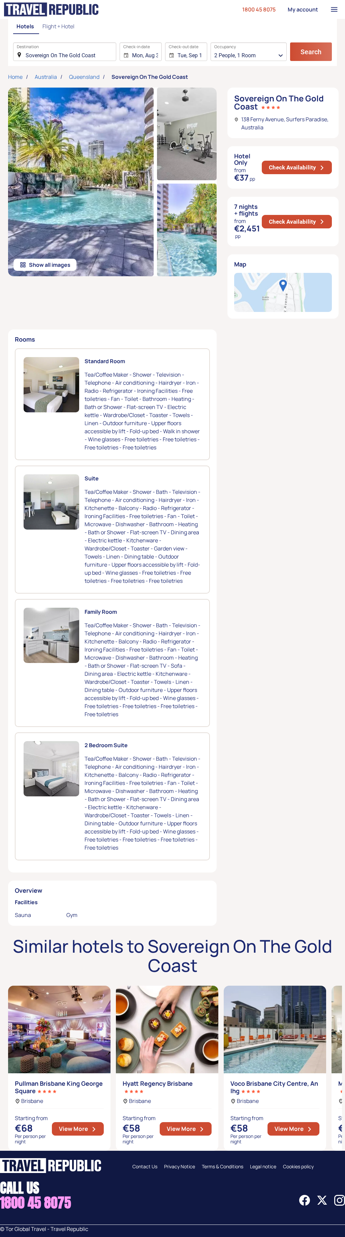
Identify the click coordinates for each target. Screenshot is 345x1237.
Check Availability (300, 167)
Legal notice (263, 1166)
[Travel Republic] (51, 9)
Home (15, 77)
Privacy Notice (179, 1166)
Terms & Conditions (222, 1166)
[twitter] (322, 1203)
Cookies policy (298, 1166)
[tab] (26, 27)
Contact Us (144, 1166)
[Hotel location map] (283, 292)
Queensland (84, 77)
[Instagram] (339, 1203)
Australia (46, 77)
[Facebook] (304, 1203)
